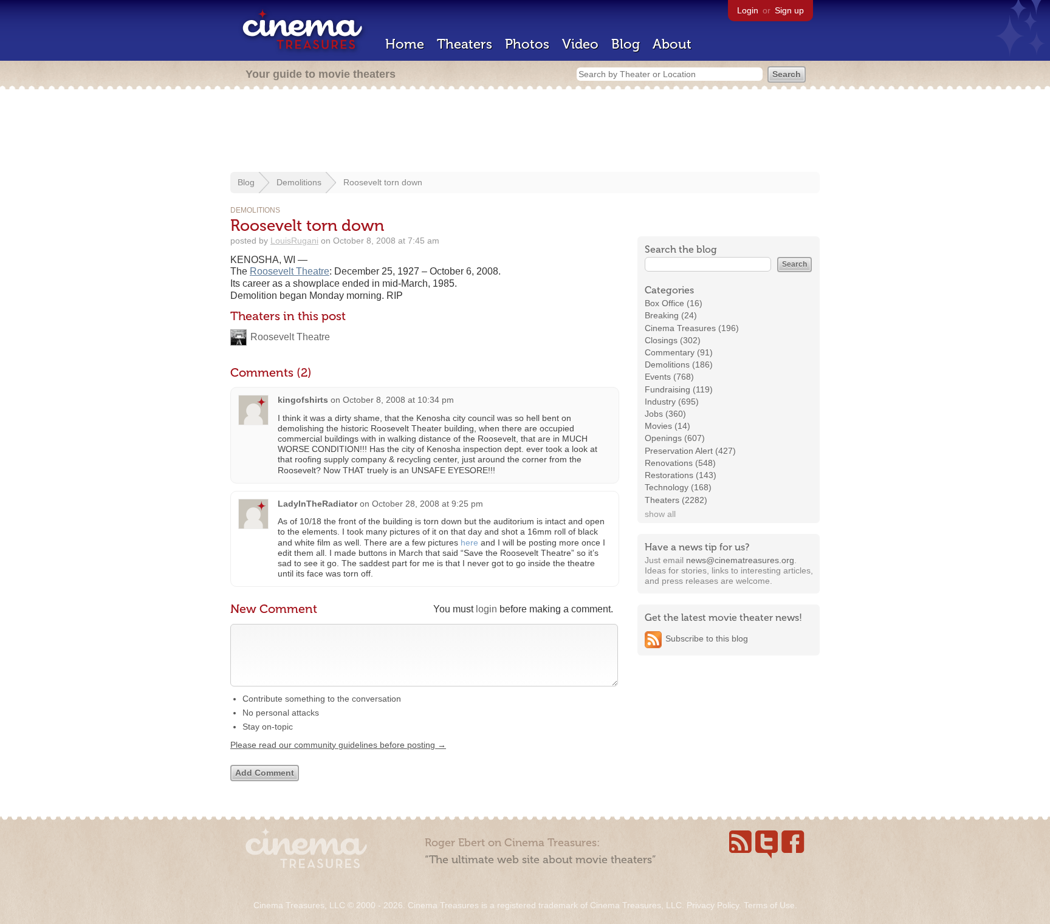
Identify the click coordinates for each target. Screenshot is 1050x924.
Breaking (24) (671, 315)
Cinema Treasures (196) (692, 328)
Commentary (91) (679, 352)
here (469, 542)
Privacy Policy (713, 905)
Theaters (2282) (676, 500)
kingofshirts (303, 400)
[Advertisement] (525, 131)
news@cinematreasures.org (740, 560)
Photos (527, 44)
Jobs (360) (665, 414)
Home (404, 44)
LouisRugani (294, 240)
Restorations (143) (680, 475)
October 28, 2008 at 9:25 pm (427, 503)
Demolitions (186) (679, 364)
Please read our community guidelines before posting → (338, 745)
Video (580, 44)
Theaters (464, 44)
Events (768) (669, 377)
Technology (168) (678, 487)
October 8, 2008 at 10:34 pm (398, 400)
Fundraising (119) (679, 389)
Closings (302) (673, 340)
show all (660, 514)
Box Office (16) (673, 303)
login (486, 609)
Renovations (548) (680, 463)
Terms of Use (769, 905)
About (672, 44)
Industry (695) (672, 401)
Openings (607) (675, 438)
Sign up (789, 10)
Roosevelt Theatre (289, 271)
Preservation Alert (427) (690, 451)
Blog (625, 44)
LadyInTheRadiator (317, 503)
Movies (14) (667, 426)
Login (747, 10)
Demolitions (298, 182)
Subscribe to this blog (706, 638)
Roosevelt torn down (382, 182)
